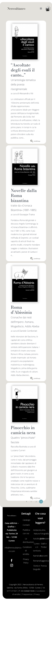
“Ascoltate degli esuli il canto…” (23, 70)
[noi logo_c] (48, 9)
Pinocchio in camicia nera (23, 430)
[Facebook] (11, 560)
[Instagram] (11, 565)
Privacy (37, 594)
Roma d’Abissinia (21, 309)
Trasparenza (27, 594)
